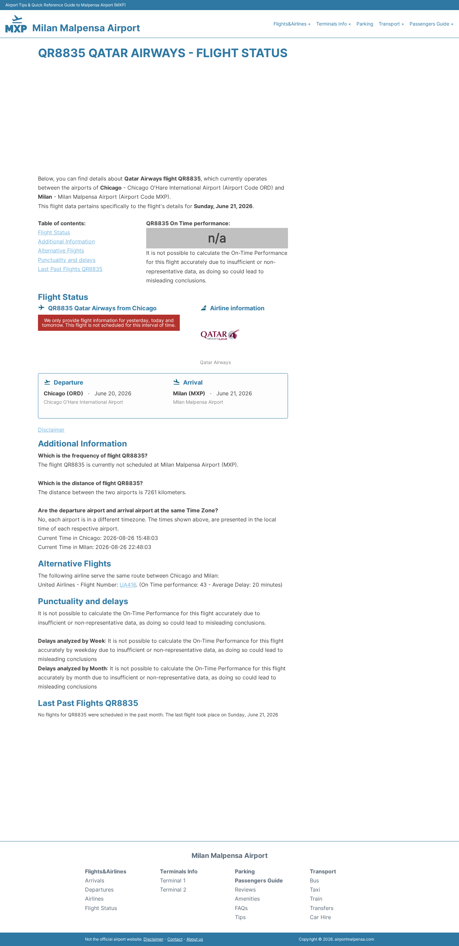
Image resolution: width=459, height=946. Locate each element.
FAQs (241, 908)
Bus (314, 880)
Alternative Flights (61, 250)
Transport (323, 871)
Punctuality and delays (66, 260)
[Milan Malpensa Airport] (16, 23)
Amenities (247, 898)
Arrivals (94, 880)
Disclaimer (153, 939)
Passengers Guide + (432, 24)
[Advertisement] (229, 120)
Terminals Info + (333, 24)
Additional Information (66, 241)
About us (194, 939)
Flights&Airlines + (292, 24)
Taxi (315, 889)
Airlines (94, 898)
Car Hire (320, 917)
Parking (365, 24)
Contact (174, 939)
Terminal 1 (172, 880)
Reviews (245, 889)
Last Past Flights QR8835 (70, 269)
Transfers (321, 908)
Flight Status (54, 232)
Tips (240, 917)
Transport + (391, 24)
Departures (99, 889)
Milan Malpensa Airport (86, 28)
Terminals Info (179, 871)
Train (316, 898)
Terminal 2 (173, 889)
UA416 (128, 584)
